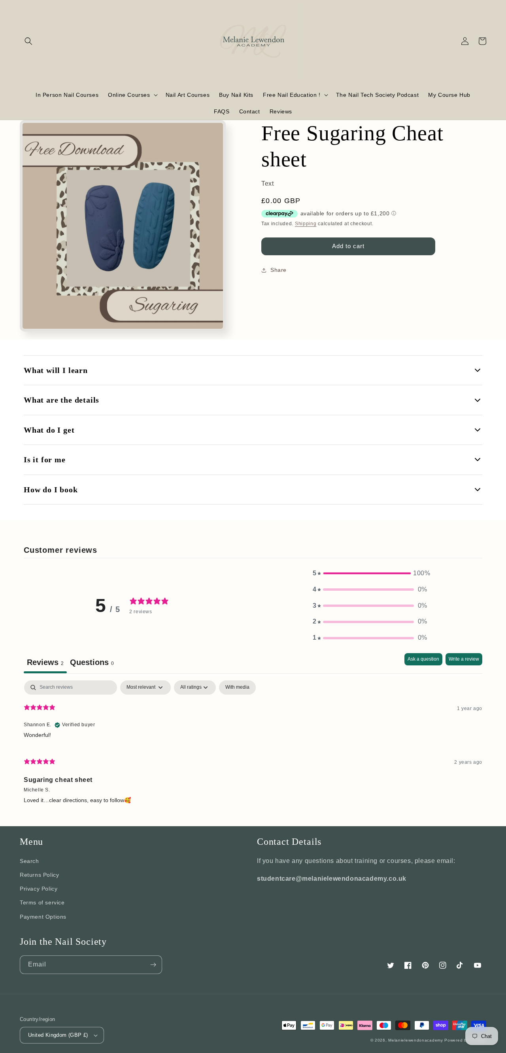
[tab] (92, 663)
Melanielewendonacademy (415, 1040)
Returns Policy (39, 875)
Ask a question (423, 659)
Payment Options (43, 917)
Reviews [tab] (45, 662)
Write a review (464, 659)
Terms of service (42, 902)
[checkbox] (237, 687)
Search (29, 861)
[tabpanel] (253, 745)
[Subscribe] (153, 964)
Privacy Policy (38, 888)
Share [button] (278, 270)
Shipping (306, 223)
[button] (28, 41)
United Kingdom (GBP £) (58, 1035)
